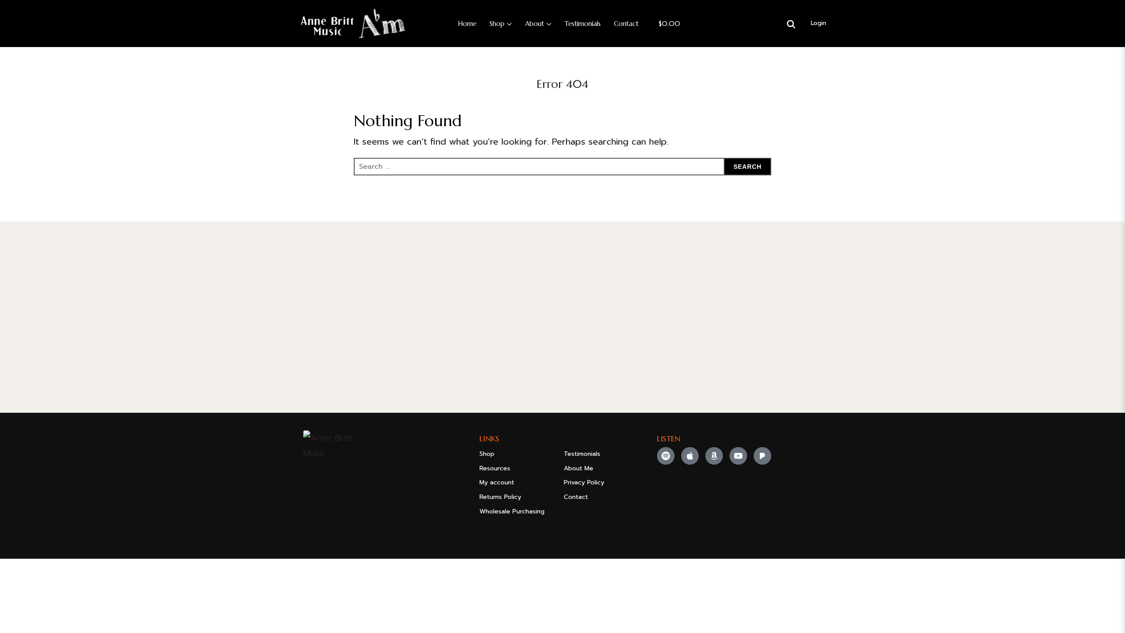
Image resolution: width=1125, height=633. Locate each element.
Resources (494, 468)
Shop (497, 23)
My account (496, 482)
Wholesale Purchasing (511, 511)
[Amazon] (714, 456)
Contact (626, 23)
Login (818, 23)
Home (467, 23)
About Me (578, 468)
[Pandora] (762, 456)
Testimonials (583, 23)
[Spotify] (666, 456)
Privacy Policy (584, 482)
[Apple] (690, 456)
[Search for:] (562, 166)
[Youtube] (738, 456)
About (534, 23)
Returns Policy (500, 497)
